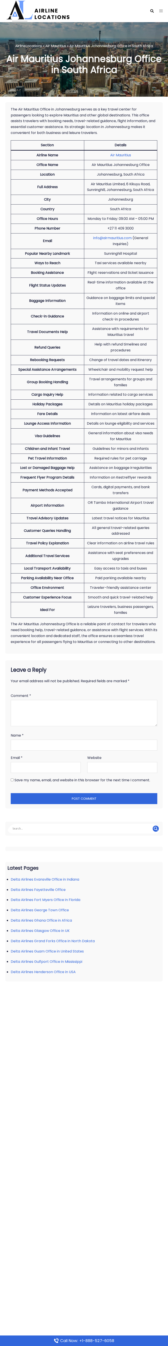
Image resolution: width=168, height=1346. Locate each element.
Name (17, 735)
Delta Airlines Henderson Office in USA (43, 971)
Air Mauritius (55, 45)
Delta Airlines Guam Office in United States (47, 951)
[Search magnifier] (156, 829)
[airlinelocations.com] (37, 10)
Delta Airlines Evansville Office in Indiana (45, 879)
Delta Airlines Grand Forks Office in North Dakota (53, 941)
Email (17, 757)
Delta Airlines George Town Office (40, 910)
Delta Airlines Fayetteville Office (38, 889)
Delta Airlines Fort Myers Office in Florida (45, 899)
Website (94, 757)
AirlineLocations (28, 45)
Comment (21, 695)
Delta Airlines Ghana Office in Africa (41, 920)
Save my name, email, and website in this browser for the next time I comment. (82, 780)
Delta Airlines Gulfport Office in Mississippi (46, 961)
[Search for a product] (152, 11)
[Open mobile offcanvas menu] (161, 11)
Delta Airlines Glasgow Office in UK (40, 930)
